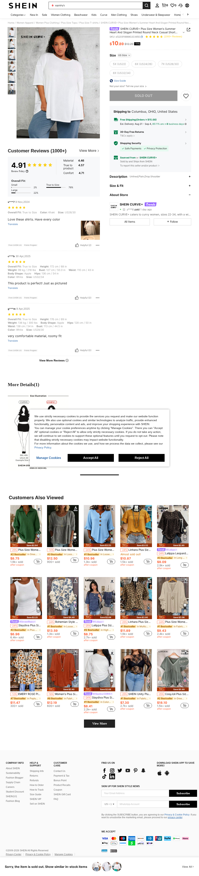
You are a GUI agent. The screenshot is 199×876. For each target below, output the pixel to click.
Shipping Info (37, 771)
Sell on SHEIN (37, 803)
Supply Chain (13, 782)
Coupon (58, 789)
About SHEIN (13, 768)
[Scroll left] (183, 14)
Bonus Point (60, 780)
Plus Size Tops (69, 22)
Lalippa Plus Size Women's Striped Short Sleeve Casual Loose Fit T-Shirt (100, 625)
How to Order (37, 785)
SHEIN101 (11, 796)
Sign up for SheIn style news (120, 786)
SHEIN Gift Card (62, 794)
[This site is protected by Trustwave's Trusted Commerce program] (104, 850)
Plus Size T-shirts (88, 22)
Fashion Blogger (14, 777)
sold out (144, 96)
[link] (164, 5)
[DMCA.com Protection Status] (113, 850)
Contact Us (59, 771)
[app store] (159, 775)
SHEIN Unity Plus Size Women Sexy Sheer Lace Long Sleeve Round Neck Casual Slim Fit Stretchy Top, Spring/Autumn (136, 694)
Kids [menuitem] (94, 14)
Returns (34, 775)
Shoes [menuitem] (134, 14)
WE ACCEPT (108, 831)
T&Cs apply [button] (126, 135)
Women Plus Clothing (47, 22)
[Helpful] (77, 245)
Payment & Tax (61, 775)
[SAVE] (186, 95)
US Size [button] (122, 55)
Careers (10, 787)
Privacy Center (13, 854)
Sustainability (13, 773)
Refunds (34, 780)
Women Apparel (25, 22)
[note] (26, 545)
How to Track (37, 789)
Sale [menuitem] (44, 14)
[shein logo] (23, 5)
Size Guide (35, 794)
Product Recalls (62, 785)
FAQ (56, 799)
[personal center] (157, 5)
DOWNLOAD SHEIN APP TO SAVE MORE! (176, 764)
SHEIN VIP (35, 799)
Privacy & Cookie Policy (176, 814)
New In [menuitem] (34, 14)
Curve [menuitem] (103, 14)
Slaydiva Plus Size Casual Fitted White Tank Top (26, 625)
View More (99, 723)
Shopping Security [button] (130, 143)
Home (11, 22)
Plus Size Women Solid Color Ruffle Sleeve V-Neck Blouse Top (173, 621)
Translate (13, 224)
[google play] (167, 775)
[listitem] (26, 536)
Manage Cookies (64, 854)
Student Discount (15, 791)
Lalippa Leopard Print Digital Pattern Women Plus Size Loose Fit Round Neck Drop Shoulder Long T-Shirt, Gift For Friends (173, 553)
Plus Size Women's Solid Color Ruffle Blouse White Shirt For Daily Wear (63, 549)
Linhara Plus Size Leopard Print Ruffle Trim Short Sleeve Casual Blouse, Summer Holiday (136, 621)
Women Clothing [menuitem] (60, 14)
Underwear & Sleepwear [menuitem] (155, 14)
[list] (127, 773)
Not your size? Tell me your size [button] (127, 86)
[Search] (146, 5)
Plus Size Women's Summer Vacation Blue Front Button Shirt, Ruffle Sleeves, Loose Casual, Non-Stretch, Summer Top (100, 549)
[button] (180, 5)
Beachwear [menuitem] (81, 14)
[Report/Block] (97, 245)
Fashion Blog (13, 801)
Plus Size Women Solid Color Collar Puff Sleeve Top (26, 549)
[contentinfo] (149, 840)
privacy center (175, 817)
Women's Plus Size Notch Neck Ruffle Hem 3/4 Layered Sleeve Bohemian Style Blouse (63, 694)
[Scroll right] (187, 14)
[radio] (119, 64)
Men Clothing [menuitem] (119, 14)
